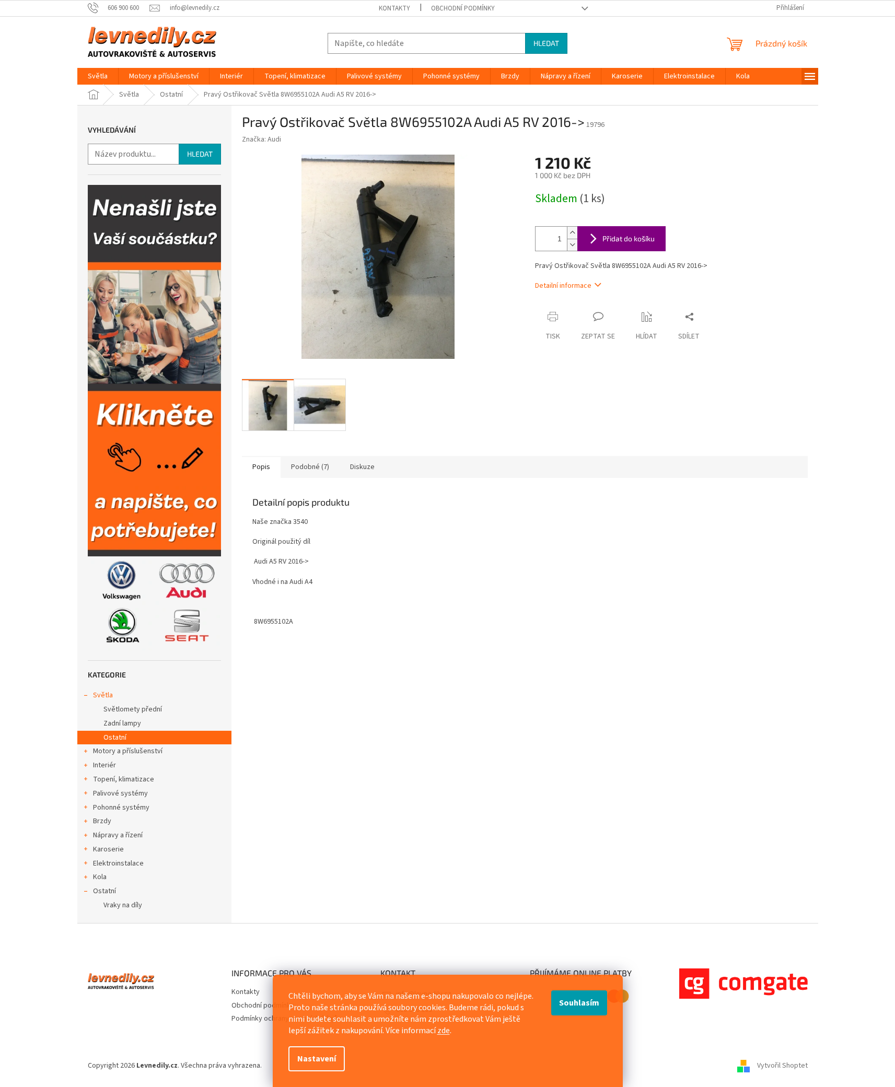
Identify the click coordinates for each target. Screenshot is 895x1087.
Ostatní (114, 737)
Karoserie (108, 849)
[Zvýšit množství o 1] (572, 233)
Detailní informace (563, 285)
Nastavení (316, 1059)
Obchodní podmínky (463, 8)
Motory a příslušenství (127, 751)
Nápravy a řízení (118, 835)
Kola (100, 877)
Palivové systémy (120, 793)
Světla (103, 695)
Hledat (546, 43)
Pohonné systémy (121, 807)
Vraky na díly (122, 905)
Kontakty (394, 8)
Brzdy (102, 821)
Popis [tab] (261, 467)
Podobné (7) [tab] (310, 467)
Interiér (104, 765)
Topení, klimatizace (123, 779)
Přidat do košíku (628, 238)
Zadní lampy (122, 723)
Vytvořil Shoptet (782, 1065)
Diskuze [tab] (362, 467)
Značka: (261, 139)
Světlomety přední (132, 709)
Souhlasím (579, 1003)
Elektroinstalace (118, 863)
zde (443, 1030)
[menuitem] (97, 76)
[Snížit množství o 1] (572, 245)
